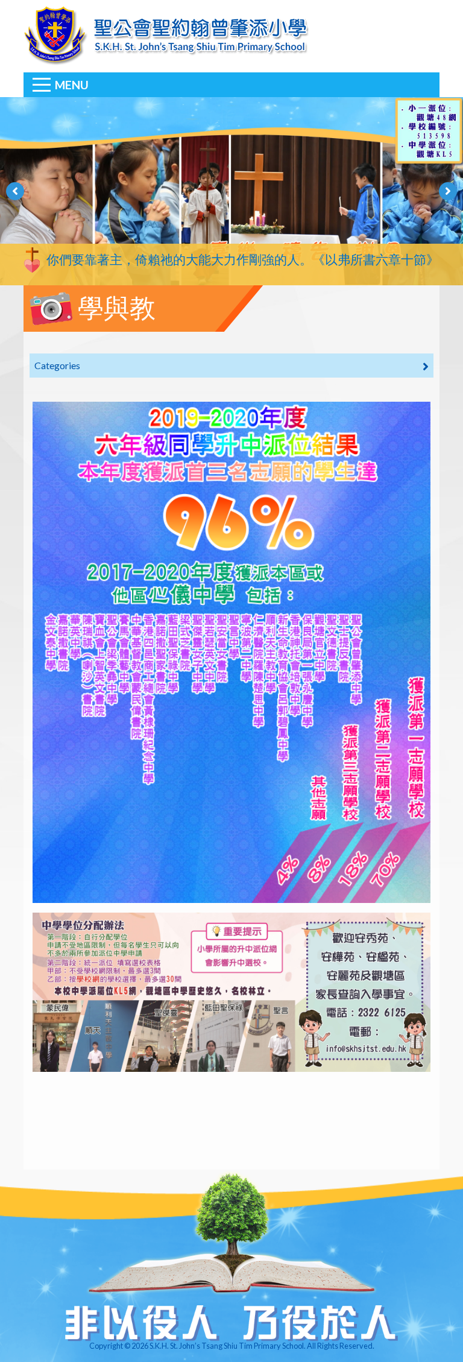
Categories (57, 365)
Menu (72, 85)
